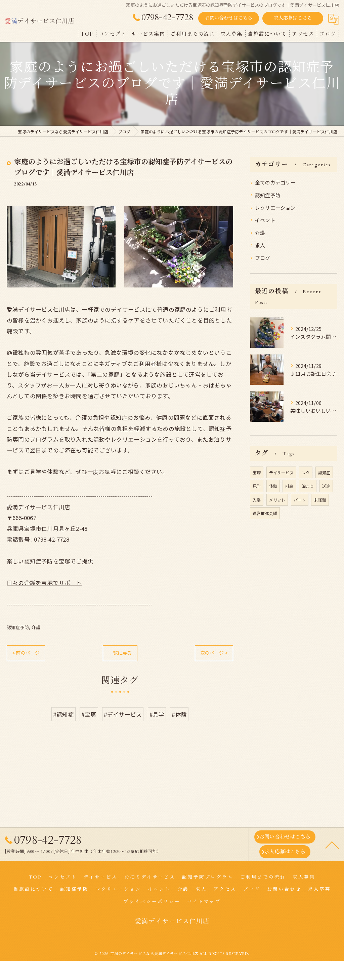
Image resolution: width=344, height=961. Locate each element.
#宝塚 (88, 714)
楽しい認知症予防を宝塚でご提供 (50, 561)
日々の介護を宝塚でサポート (44, 583)
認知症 (324, 472)
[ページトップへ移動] (332, 844)
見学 (257, 486)
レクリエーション (275, 207)
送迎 (326, 486)
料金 (289, 486)
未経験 (320, 500)
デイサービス (281, 472)
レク (306, 472)
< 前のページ (26, 652)
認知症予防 (18, 627)
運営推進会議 (265, 513)
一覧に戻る (120, 652)
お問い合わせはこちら (229, 18)
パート (300, 500)
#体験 (179, 714)
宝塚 (257, 472)
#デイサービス (123, 714)
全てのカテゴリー (275, 182)
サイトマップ (204, 902)
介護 (35, 627)
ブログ (262, 257)
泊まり (308, 486)
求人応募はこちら (293, 18)
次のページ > (214, 652)
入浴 (257, 500)
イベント (265, 220)
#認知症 (63, 714)
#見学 (157, 714)
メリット (277, 500)
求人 (260, 245)
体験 (273, 486)
